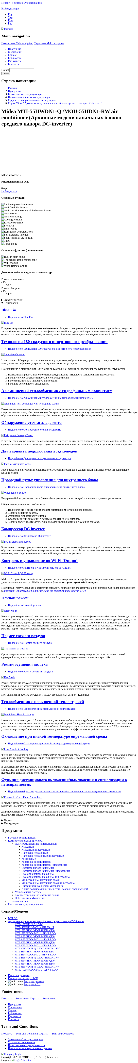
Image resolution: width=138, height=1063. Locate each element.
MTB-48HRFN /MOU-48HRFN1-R (34, 927)
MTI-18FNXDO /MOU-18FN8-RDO (35, 933)
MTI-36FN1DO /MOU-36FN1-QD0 (35, 942)
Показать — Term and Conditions (19, 1033)
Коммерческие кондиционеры (25, 94)
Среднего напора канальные (38, 867)
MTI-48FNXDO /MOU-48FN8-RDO (35, 954)
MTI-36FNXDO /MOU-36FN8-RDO (35, 945)
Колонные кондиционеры (36, 861)
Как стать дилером (18, 975)
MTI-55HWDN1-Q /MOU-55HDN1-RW (37, 966)
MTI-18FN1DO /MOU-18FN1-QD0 (35, 930)
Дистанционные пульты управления (42, 885)
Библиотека (15, 58)
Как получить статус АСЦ (23, 978)
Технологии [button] (11, 302)
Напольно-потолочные (35, 852)
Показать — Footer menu (15, 998)
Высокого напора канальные (38, 873)
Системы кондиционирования (25, 904)
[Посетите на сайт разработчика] (21, 1060)
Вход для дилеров (34, 981)
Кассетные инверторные (36, 849)
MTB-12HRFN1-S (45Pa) (29, 924)
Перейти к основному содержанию (21, 2)
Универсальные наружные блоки (41, 879)
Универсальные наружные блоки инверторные (49, 882)
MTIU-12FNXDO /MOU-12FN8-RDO (36, 969)
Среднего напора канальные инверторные (32, 100)
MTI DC (13, 918)
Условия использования (21, 1042)
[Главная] (7, 29)
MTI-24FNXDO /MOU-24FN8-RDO (35, 939)
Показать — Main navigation (17, 43)
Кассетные (28, 846)
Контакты (13, 64)
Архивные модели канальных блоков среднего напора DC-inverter (46, 921)
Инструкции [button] (11, 823)
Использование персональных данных (30, 1048)
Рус (10, 23)
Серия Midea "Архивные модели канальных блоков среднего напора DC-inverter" (55, 103)
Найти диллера (10, 8)
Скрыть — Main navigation (49, 43)
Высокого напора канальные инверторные (46, 876)
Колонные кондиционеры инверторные (44, 864)
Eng (10, 14)
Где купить (14, 61)
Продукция (14, 48)
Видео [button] (7, 820)
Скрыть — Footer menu (43, 998)
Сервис (12, 55)
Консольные (29, 858)
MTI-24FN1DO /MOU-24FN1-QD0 (35, 936)
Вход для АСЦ (32, 984)
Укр (10, 17)
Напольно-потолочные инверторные (43, 855)
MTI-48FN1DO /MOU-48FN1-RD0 (34, 951)
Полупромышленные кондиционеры (29, 97)
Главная (12, 88)
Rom (10, 20)
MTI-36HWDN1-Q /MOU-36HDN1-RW (37, 948)
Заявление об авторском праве (25, 1039)
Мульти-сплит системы (28, 892)
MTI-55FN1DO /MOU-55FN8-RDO (35, 963)
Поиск (5, 69)
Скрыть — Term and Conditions (56, 1033)
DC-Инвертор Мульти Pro (29, 898)
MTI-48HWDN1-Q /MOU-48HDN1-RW (37, 957)
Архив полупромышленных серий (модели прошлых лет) (55, 889)
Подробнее (20, 317)
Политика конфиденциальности (26, 1045)
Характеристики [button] (13, 299)
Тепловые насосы (18, 901)
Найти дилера (9, 191)
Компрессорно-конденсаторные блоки (37, 895)
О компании (15, 51)
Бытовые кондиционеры (22, 837)
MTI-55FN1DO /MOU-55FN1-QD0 (35, 960)
